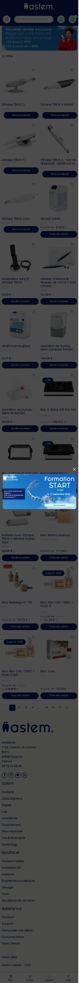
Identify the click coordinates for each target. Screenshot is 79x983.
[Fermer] (74, 469)
